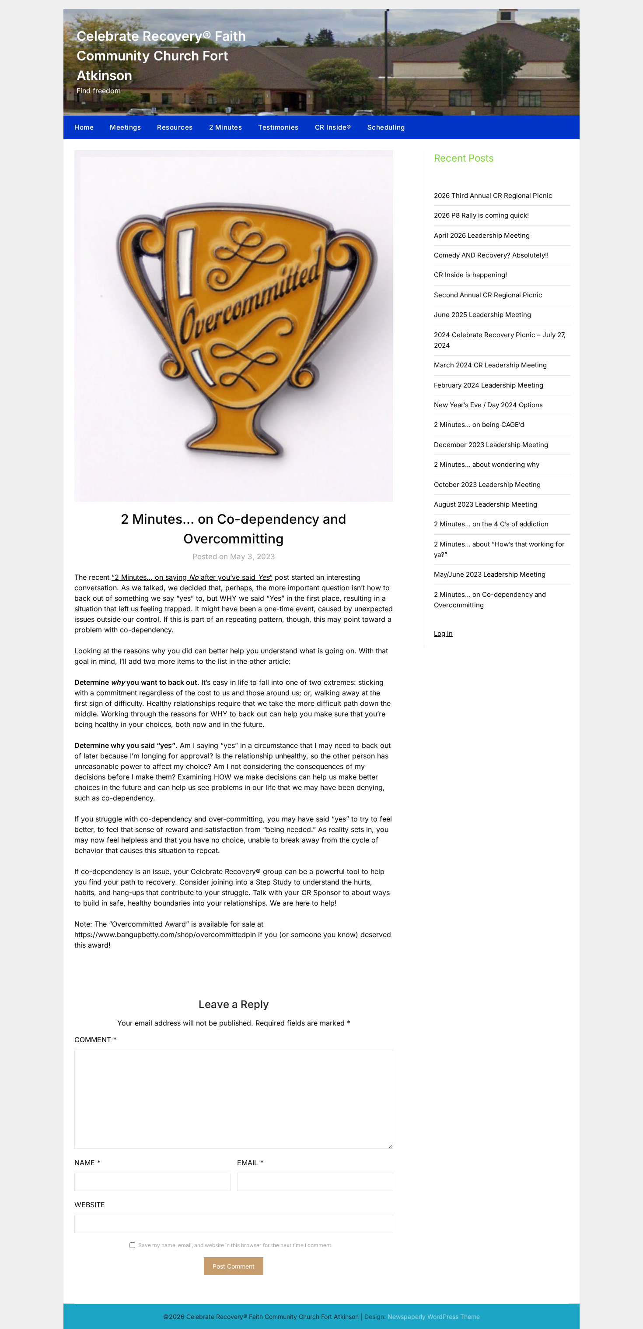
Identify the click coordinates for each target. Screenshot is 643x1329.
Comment (95, 1039)
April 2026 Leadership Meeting (482, 235)
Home (84, 127)
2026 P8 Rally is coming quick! (481, 215)
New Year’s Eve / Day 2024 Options (488, 405)
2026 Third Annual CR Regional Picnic (493, 195)
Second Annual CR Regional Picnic (488, 295)
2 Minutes (225, 127)
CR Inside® (333, 127)
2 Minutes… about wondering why (486, 464)
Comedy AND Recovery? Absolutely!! (491, 255)
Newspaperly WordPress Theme (434, 1316)
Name (87, 1162)
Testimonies (278, 127)
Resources (175, 127)
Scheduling (386, 127)
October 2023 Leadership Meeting (487, 484)
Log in (443, 633)
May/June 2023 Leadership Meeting (489, 574)
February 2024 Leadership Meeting (488, 385)
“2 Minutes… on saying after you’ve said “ (192, 577)
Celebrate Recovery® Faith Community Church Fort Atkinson (161, 55)
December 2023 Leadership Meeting (491, 445)
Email (250, 1162)
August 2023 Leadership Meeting (485, 504)
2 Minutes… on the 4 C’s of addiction (491, 524)
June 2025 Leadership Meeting (482, 314)
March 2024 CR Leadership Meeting (490, 365)
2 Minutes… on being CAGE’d (479, 424)
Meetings (125, 127)
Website (89, 1204)
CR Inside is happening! (470, 275)
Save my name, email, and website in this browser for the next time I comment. (235, 1245)
